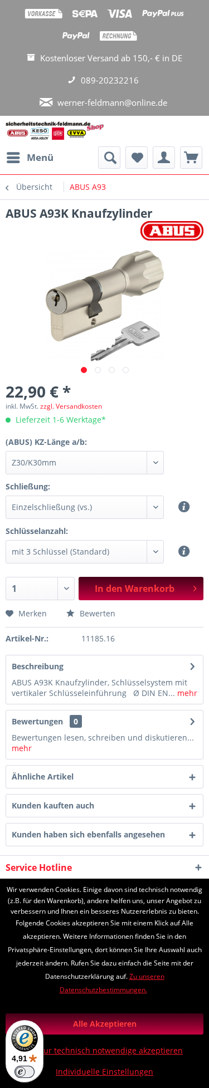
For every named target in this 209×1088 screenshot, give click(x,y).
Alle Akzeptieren (105, 1023)
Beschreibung (38, 666)
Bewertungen (37, 721)
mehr (186, 693)
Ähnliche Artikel (43, 776)
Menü (40, 157)
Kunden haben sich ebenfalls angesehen (88, 834)
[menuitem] (29, 157)
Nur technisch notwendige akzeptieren (110, 1050)
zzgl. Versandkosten (71, 406)
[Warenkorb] (191, 157)
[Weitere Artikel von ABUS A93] (171, 231)
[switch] (24, 1072)
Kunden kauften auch (53, 805)
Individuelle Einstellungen (104, 1071)
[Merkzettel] (136, 157)
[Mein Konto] (164, 157)
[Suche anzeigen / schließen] (109, 157)
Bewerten (96, 613)
